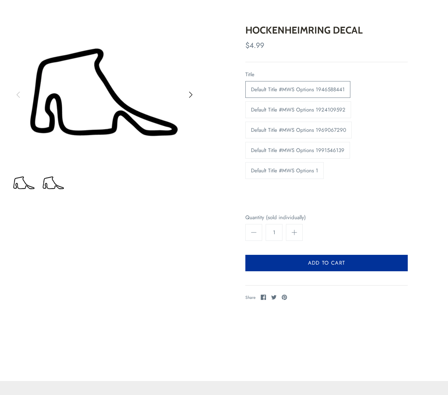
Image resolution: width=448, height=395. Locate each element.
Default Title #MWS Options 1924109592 (298, 110)
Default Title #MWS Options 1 (284, 170)
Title (249, 74)
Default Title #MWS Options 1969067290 (298, 130)
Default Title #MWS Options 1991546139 (297, 150)
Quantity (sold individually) (275, 217)
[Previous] (18, 94)
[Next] (190, 94)
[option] (104, 94)
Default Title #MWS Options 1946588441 (298, 89)
